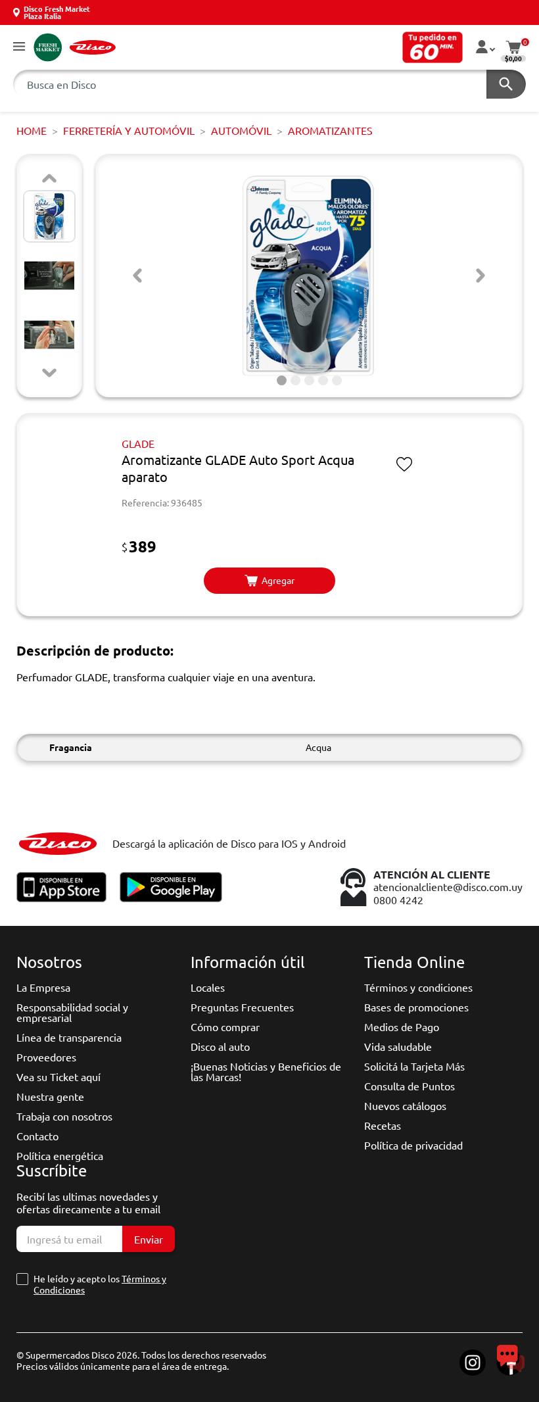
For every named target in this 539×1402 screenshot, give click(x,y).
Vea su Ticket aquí (58, 1076)
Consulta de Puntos (409, 1085)
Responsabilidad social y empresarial (72, 1012)
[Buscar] (506, 84)
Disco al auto (220, 1046)
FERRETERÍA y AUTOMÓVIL (129, 130)
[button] (19, 47)
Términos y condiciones (418, 987)
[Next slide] (49, 373)
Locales (208, 987)
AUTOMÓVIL (241, 130)
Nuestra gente (50, 1096)
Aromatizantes (330, 130)
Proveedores (46, 1057)
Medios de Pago (401, 1026)
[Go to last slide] (137, 275)
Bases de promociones (416, 1007)
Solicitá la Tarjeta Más (414, 1066)
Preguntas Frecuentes (242, 1007)
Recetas (382, 1125)
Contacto (37, 1135)
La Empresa (43, 987)
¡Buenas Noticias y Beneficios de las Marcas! (266, 1071)
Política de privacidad (413, 1145)
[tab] (282, 380)
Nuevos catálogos (405, 1105)
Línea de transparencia (69, 1037)
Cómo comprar (225, 1026)
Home (31, 130)
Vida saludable (398, 1046)
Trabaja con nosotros (64, 1116)
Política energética (59, 1155)
